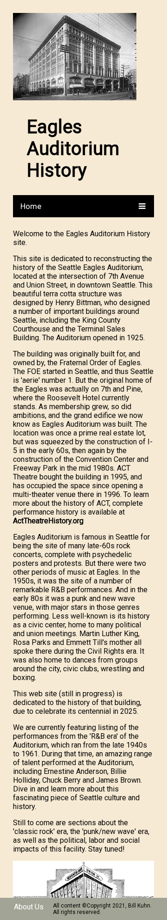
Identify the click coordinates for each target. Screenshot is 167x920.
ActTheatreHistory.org (48, 520)
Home (30, 206)
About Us (29, 906)
